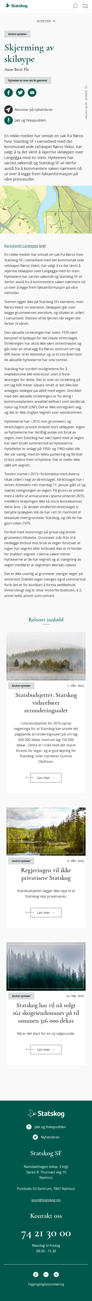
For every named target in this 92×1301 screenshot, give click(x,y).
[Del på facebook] (8, 92)
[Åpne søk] (74, 6)
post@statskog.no (46, 1200)
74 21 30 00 (46, 1233)
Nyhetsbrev (50, 1137)
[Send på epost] (32, 92)
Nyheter (44, 21)
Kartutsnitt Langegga (21, 245)
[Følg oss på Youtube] (46, 1274)
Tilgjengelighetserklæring (46, 1284)
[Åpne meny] (85, 6)
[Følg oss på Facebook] (35, 1274)
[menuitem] (18, 6)
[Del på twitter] (20, 92)
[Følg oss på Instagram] (56, 1274)
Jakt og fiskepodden (50, 1127)
